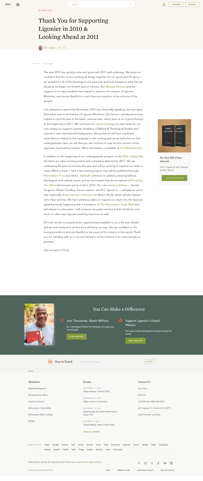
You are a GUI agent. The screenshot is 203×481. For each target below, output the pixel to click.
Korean (136, 444)
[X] (152, 463)
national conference (81, 194)
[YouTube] (164, 463)
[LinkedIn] (171, 463)
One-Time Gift (135, 341)
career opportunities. (92, 462)
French (81, 444)
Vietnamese (117, 449)
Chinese (65, 444)
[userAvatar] (164, 4)
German (89, 444)
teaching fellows (117, 185)
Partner (176, 4)
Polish (153, 444)
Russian (48, 449)
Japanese (126, 444)
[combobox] (97, 4)
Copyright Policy (145, 470)
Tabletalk (85, 175)
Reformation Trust (54, 175)
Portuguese (163, 444)
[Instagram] (145, 463)
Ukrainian (99, 449)
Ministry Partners (116, 86)
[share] (64, 48)
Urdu (108, 449)
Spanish (56, 449)
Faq (108, 470)
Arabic (47, 444)
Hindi (106, 444)
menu (8, 4)
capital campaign (105, 124)
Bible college (130, 156)
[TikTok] (158, 463)
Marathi (145, 444)
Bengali (56, 444)
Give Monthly (77, 337)
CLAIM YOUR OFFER (174, 178)
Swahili (65, 449)
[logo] (18, 4)
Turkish (90, 449)
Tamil (73, 449)
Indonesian (115, 444)
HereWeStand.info (131, 148)
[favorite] (60, 48)
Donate (192, 4)
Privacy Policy (168, 470)
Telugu (81, 449)
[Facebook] (138, 463)
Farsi (73, 444)
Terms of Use (123, 470)
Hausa (98, 444)
